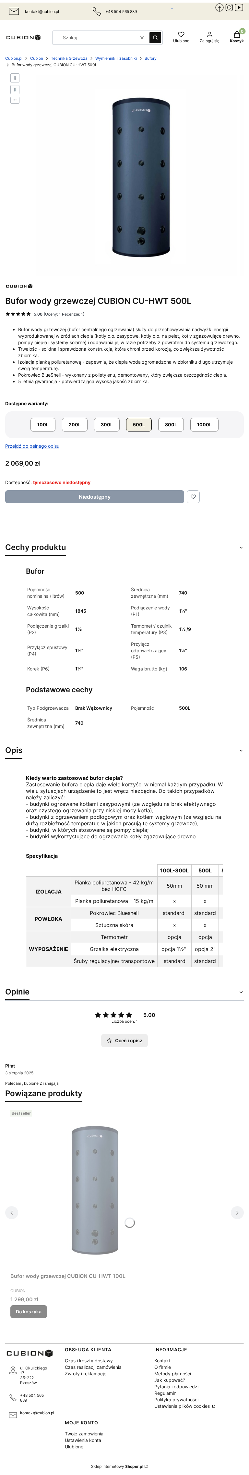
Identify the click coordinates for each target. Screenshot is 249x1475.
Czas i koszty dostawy (89, 1360)
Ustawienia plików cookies (182, 1406)
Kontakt (162, 1360)
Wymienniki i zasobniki (116, 58)
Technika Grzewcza (69, 58)
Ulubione (74, 1446)
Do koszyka (29, 1311)
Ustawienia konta (83, 1440)
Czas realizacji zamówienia (93, 1367)
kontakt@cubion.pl (42, 11)
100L (43, 424)
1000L (204, 424)
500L (139, 424)
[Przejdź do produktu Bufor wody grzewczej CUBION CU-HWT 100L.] (91, 1188)
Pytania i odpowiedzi (176, 1386)
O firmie (162, 1367)
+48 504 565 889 (32, 1398)
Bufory (151, 58)
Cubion (36, 58)
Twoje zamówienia (84, 1433)
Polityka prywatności (176, 1399)
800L (171, 424)
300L (107, 424)
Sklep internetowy (117, 1466)
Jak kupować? (169, 1380)
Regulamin (165, 1393)
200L (75, 424)
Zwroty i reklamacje (85, 1373)
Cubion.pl (13, 58)
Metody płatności (172, 1373)
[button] (155, 37)
